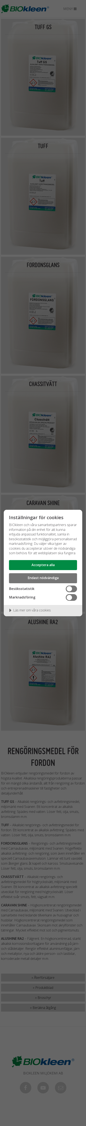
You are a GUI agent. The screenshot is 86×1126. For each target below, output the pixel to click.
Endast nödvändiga (43, 578)
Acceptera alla (43, 565)
